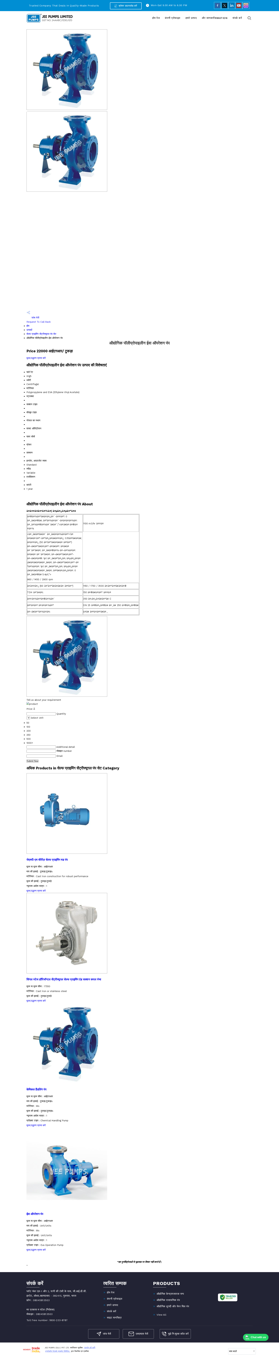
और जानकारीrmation (214, 17)
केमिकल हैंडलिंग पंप (36, 1089)
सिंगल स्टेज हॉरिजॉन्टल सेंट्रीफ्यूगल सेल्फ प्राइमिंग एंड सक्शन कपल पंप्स (63, 979)
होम (27, 325)
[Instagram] (245, 8)
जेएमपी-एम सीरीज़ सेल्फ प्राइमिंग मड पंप (47, 859)
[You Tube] (238, 8)
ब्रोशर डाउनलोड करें (127, 5)
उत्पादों (29, 329)
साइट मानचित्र (114, 1317)
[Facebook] (217, 8)
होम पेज (156, 17)
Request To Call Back (38, 321)
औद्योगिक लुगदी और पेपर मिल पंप (173, 1306)
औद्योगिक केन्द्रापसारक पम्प (170, 1293)
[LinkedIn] (231, 8)
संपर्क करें (237, 17)
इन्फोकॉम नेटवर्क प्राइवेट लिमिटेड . (57, 1351)
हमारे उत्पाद (191, 17)
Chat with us (258, 1337)
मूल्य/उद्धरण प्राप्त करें (36, 358)
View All (161, 1314)
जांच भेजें (35, 317)
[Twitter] (224, 8)
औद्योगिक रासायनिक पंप (168, 1300)
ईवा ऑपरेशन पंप (34, 1214)
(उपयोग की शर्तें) (89, 1348)
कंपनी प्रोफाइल (172, 17)
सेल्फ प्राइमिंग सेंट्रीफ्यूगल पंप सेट (41, 333)
